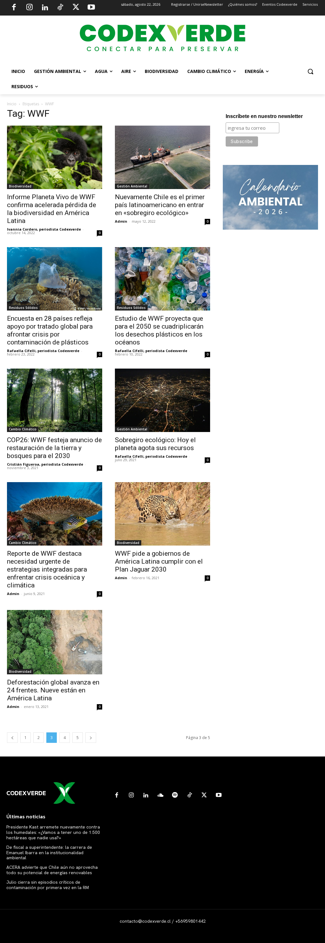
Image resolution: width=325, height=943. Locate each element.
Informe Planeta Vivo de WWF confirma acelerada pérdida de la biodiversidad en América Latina (51, 209)
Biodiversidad (20, 186)
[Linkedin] (45, 8)
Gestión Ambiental (132, 186)
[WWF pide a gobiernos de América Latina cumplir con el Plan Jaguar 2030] (162, 513)
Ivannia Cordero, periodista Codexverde (44, 229)
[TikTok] (60, 8)
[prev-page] (12, 737)
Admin (121, 221)
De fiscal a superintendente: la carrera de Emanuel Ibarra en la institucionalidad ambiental (49, 852)
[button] (310, 71)
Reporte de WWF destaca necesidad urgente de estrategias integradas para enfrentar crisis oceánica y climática (47, 569)
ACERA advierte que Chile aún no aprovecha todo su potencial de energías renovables (52, 869)
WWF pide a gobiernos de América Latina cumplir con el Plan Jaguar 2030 (159, 561)
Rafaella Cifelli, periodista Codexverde (43, 350)
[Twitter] (76, 8)
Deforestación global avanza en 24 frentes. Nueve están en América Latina (53, 690)
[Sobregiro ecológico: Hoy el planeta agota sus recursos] (162, 400)
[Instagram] (29, 8)
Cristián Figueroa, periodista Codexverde (45, 464)
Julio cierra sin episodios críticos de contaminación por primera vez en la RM (47, 884)
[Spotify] (175, 795)
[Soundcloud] (160, 795)
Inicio (12, 104)
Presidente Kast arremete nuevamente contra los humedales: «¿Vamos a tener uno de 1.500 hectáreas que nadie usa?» (53, 832)
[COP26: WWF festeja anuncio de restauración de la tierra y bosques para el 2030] (54, 400)
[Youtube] (91, 8)
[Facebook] (14, 8)
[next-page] (90, 737)
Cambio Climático (22, 429)
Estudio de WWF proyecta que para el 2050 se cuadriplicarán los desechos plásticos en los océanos (159, 330)
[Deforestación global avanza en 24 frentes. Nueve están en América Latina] (54, 642)
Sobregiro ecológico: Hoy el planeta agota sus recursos (155, 444)
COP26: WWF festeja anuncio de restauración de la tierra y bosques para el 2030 (54, 448)
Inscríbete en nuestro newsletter (264, 116)
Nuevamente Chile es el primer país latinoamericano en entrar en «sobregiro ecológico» (160, 205)
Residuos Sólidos (23, 307)
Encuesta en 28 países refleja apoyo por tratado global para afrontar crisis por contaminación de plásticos (50, 330)
